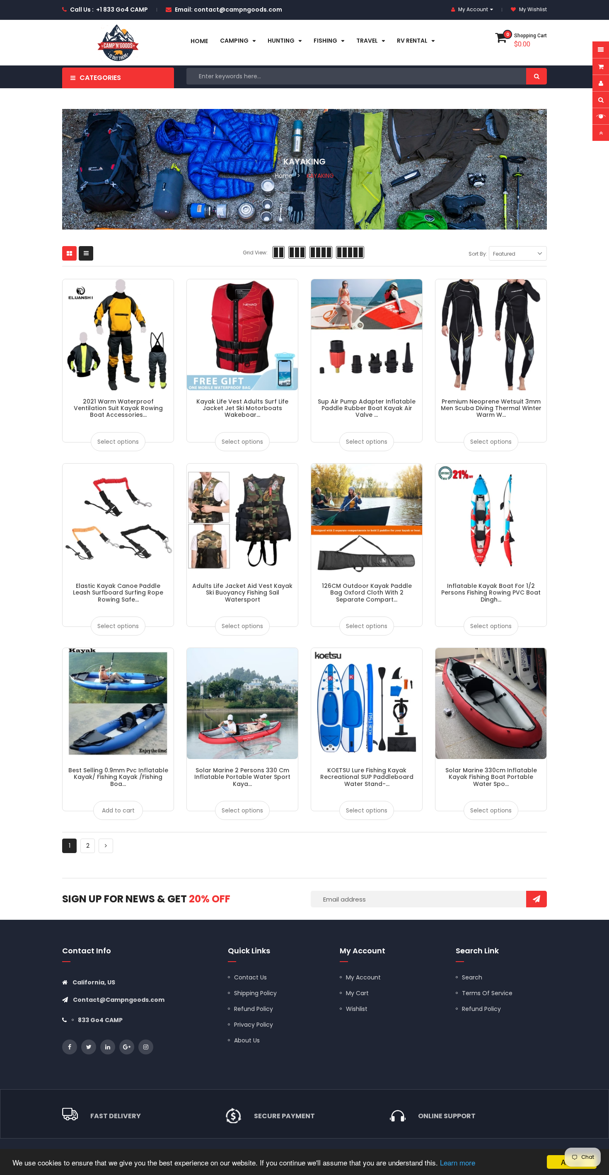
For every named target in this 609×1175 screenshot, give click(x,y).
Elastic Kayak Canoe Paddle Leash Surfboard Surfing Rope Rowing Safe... (118, 593)
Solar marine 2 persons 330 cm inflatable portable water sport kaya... (242, 777)
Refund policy (481, 1009)
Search (472, 977)
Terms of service (487, 993)
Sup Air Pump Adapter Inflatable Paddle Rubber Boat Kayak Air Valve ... (367, 408)
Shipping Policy (255, 993)
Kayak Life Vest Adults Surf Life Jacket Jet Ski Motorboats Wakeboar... (242, 408)
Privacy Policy (253, 1024)
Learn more (457, 1162)
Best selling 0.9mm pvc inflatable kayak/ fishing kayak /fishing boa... (118, 777)
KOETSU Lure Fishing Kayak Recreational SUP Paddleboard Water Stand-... (366, 777)
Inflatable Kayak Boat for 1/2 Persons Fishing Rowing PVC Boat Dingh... (491, 593)
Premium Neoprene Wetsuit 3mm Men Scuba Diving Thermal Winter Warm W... (491, 408)
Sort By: (478, 253)
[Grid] (69, 253)
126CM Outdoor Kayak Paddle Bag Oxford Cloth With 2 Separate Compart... (367, 593)
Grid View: (255, 252)
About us (247, 1040)
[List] (86, 253)
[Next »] (106, 846)
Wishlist (356, 1009)
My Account (363, 977)
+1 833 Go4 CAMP (122, 9)
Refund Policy (253, 1009)
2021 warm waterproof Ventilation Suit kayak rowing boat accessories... (118, 408)
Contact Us (250, 977)
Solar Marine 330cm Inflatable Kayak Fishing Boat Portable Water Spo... (491, 777)
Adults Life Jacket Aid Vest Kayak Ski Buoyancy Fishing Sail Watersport (242, 593)
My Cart (357, 993)
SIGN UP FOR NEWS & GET (146, 899)
